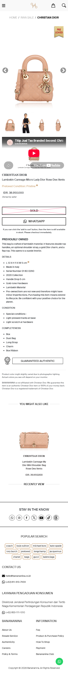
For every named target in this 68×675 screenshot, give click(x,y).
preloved (25, 551)
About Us (7, 629)
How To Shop (43, 641)
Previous (3, 69)
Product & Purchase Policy (50, 635)
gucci (36, 556)
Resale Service (10, 635)
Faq (38, 629)
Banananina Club (45, 654)
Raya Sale (27, 17)
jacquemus (55, 551)
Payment (40, 648)
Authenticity (8, 641)
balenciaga (48, 556)
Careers (6, 648)
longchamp (40, 551)
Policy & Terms (9, 654)
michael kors (39, 545)
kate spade (56, 545)
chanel (16, 556)
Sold (34, 211)
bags (26, 556)
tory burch (11, 551)
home (13, 17)
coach (9, 545)
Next (61, 69)
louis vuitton (23, 545)
